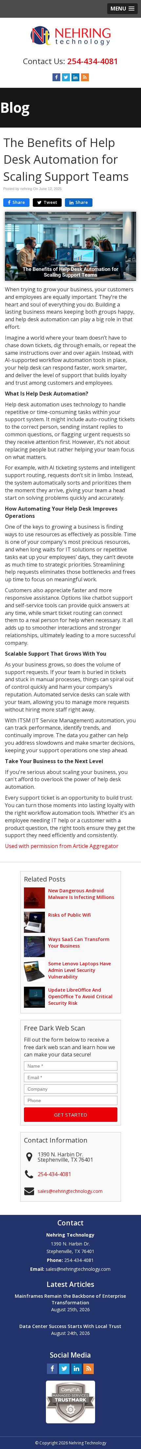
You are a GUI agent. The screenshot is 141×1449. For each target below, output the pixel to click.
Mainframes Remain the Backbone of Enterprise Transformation (70, 1299)
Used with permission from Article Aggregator (61, 846)
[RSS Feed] (85, 77)
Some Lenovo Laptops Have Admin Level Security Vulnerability (79, 970)
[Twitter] (66, 77)
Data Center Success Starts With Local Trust (70, 1326)
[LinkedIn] (75, 77)
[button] (122, 8)
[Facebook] (56, 77)
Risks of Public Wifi (69, 915)
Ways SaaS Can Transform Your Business (79, 942)
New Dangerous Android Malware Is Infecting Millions (81, 893)
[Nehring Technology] (70, 35)
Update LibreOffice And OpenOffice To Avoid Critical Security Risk (80, 996)
